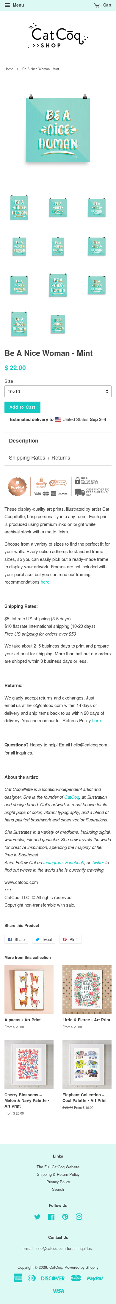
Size (8, 381)
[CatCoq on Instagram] (79, 1218)
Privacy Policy (58, 1181)
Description (23, 440)
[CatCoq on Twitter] (37, 1218)
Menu (18, 5)
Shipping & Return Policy (58, 1174)
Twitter (98, 862)
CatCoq (55, 1267)
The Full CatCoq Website (58, 1167)
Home (8, 68)
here (96, 720)
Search (58, 1189)
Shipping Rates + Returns (39, 457)
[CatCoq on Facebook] (51, 1218)
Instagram (53, 862)
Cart (107, 5)
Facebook (74, 862)
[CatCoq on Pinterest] (65, 1218)
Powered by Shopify (81, 1267)
